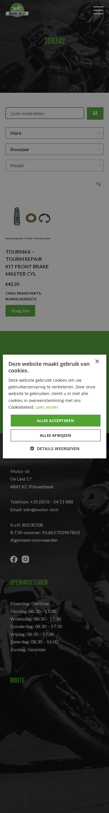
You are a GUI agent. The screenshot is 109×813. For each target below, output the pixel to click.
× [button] (97, 361)
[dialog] (54, 406)
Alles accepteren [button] (55, 420)
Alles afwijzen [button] (56, 435)
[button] (54, 448)
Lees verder (47, 407)
